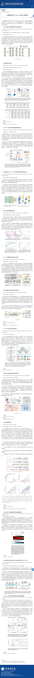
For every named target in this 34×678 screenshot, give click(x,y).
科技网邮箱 (4, 671)
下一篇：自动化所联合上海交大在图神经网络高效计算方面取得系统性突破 (13, 662)
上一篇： (13, 661)
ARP (1, 671)
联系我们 (7, 671)
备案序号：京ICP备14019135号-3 (5, 674)
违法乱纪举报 (11, 671)
